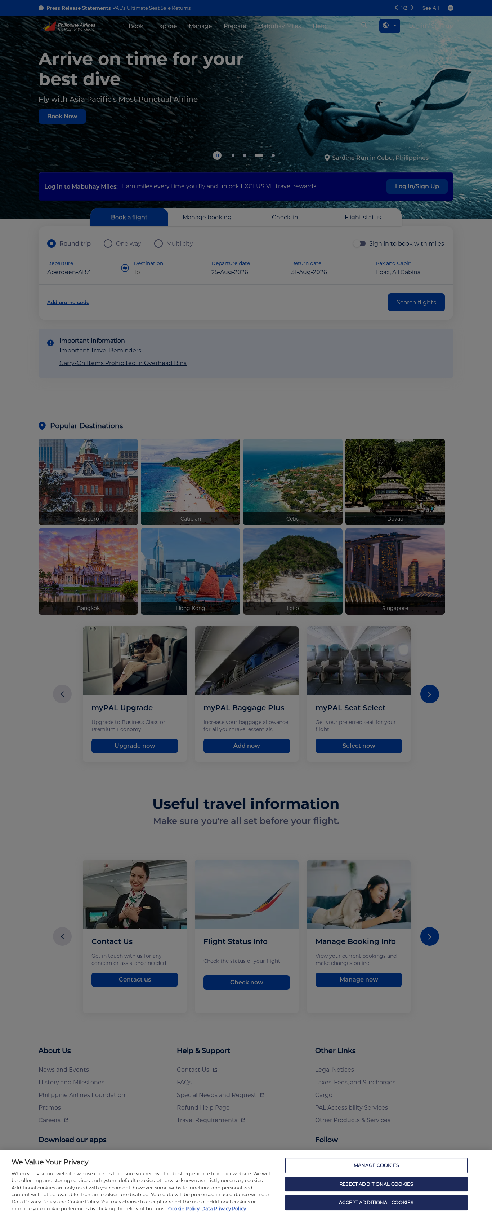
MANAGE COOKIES (376, 1165)
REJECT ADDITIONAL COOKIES (376, 1184)
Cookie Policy (184, 1208)
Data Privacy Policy (223, 1208)
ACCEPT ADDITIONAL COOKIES (376, 1202)
